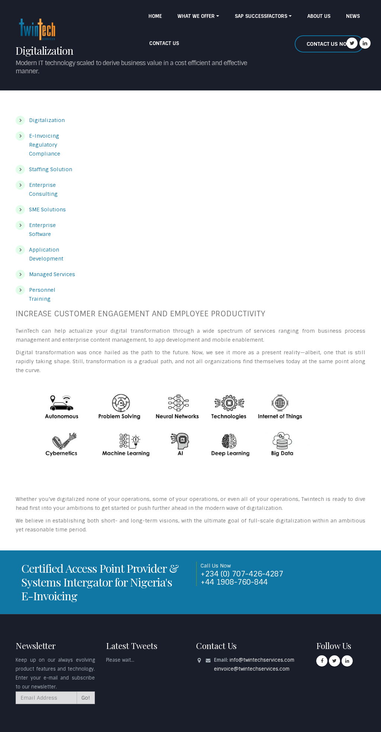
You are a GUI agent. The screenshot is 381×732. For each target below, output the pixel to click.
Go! (85, 697)
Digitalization (47, 120)
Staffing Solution (50, 169)
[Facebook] (321, 661)
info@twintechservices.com (262, 660)
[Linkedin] (365, 43)
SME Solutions (47, 209)
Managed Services (52, 274)
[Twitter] (352, 43)
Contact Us (164, 43)
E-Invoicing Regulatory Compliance (44, 144)
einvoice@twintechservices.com (251, 669)
